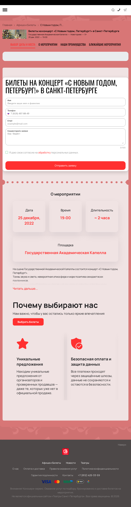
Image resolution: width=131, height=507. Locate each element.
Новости (71, 462)
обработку (44, 152)
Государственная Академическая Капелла (47, 34)
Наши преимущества (73, 44)
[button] (9, 113)
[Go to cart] (125, 10)
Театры (85, 462)
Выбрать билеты (28, 322)
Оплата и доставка (34, 468)
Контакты (67, 475)
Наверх (122, 444)
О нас (15, 468)
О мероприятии (48, 44)
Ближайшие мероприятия (105, 44)
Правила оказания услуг (63, 468)
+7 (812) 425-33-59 (89, 475)
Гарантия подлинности (44, 475)
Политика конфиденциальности (100, 468)
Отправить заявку (65, 165)
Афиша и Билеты (51, 462)
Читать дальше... (25, 288)
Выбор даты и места (22, 44)
